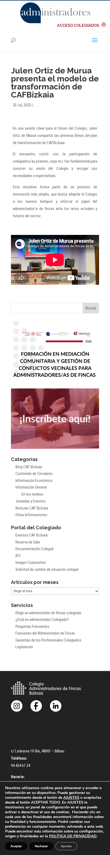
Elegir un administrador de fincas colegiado (48, 612)
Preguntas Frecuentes (32, 626)
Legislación (24, 646)
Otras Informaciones (31, 514)
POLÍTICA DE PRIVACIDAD (73, 836)
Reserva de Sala (27, 542)
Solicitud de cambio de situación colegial (46, 569)
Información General (31, 487)
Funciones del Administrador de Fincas (45, 633)
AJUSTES (71, 797)
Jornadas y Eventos (30, 501)
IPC (18, 555)
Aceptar (16, 846)
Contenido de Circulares (34, 473)
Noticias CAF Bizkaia (31, 508)
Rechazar (41, 846)
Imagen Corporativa (30, 562)
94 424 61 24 (20, 765)
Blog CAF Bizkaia (28, 466)
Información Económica (33, 480)
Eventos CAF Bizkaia (31, 535)
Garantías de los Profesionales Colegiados (48, 640)
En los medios (32, 494)
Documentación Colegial (34, 548)
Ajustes (66, 846)
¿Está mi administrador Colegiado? (42, 619)
